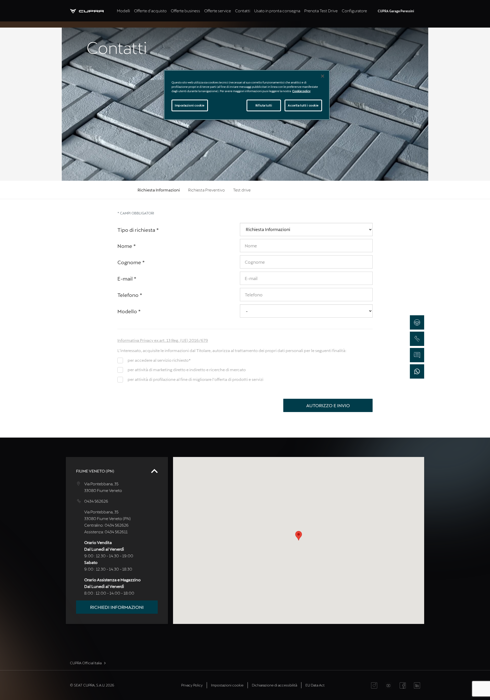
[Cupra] (92, 10)
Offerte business (185, 10)
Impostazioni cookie (190, 105)
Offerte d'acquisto (150, 10)
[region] (247, 95)
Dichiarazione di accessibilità (274, 685)
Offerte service (217, 10)
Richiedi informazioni (117, 607)
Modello (129, 311)
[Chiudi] (322, 76)
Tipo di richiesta (138, 230)
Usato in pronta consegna (277, 10)
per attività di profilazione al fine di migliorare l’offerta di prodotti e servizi (195, 379)
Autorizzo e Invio (328, 405)
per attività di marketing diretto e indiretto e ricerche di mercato (187, 369)
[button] (298, 535)
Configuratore (354, 10)
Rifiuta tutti (263, 105)
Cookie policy (301, 91)
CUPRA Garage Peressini (396, 11)
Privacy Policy (192, 685)
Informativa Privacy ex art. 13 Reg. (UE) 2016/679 (162, 340)
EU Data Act (315, 685)
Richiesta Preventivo (206, 189)
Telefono (129, 295)
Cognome (131, 262)
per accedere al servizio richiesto (159, 360)
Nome (126, 246)
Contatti (242, 10)
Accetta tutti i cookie (303, 105)
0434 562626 (96, 501)
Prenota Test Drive (321, 10)
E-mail (127, 278)
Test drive (242, 189)
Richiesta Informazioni (159, 189)
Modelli (123, 10)
